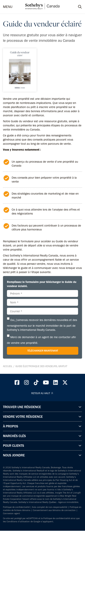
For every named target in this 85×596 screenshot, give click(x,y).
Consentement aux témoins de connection (54, 510)
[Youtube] (45, 383)
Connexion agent (11, 513)
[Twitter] (65, 383)
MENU (7, 7)
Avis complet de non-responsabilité (49, 507)
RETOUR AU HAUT (41, 393)
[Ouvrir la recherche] (76, 7)
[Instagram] (26, 383)
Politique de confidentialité (16, 507)
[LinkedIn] (55, 383)
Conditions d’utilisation (18, 521)
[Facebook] (17, 383)
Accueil (7, 366)
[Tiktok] (36, 383)
